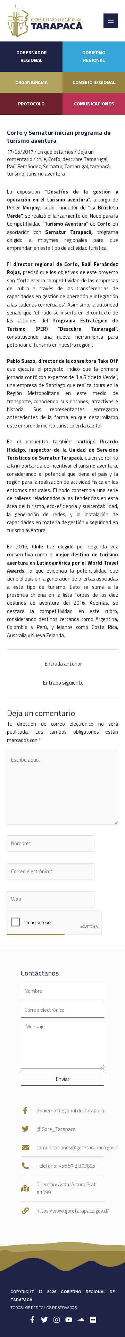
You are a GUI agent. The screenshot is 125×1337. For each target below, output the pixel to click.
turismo (15, 174)
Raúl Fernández (24, 166)
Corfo (54, 159)
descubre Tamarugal (84, 159)
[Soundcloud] (80, 1319)
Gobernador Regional (31, 56)
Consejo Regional (94, 82)
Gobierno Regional (93, 56)
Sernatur (52, 166)
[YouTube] (68, 1319)
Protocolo (31, 103)
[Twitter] (44, 1319)
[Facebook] (32, 1319)
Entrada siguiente (63, 682)
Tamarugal (76, 166)
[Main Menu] (110, 20)
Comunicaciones (94, 103)
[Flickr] (93, 1319)
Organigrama (31, 82)
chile (41, 159)
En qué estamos (55, 152)
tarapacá (100, 166)
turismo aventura (45, 174)
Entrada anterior (63, 663)
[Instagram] (56, 1319)
